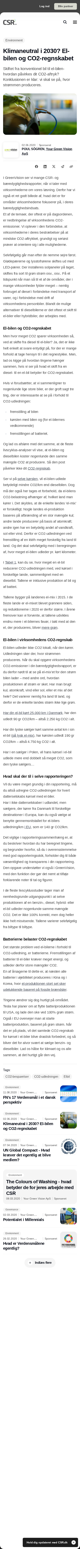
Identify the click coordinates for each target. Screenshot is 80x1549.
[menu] (75, 22)
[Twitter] (53, 166)
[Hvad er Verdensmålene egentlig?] (40, 1241)
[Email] (62, 166)
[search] (65, 22)
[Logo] (10, 22)
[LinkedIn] (45, 166)
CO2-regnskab (39, 468)
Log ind (44, 6)
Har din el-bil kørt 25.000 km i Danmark (33, 713)
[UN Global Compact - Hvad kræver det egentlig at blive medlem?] (40, 1150)
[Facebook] (36, 166)
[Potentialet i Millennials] (40, 1216)
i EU (27, 827)
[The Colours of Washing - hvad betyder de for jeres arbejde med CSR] (40, 1187)
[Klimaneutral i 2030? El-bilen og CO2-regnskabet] (40, 1121)
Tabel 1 (10, 562)
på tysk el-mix (22, 735)
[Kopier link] (71, 166)
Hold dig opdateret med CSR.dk (47, 1542)
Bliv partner (65, 6)
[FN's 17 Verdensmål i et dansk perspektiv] (40, 1095)
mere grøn (49, 628)
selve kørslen (27, 479)
